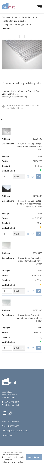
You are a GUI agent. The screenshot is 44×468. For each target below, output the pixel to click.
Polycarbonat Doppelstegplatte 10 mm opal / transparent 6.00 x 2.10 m (29, 204)
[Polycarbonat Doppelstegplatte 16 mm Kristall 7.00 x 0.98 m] (6, 245)
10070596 (37, 139)
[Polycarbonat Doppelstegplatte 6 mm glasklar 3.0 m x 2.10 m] (6, 302)
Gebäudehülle (28, 17)
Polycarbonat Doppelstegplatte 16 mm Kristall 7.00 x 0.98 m (30, 261)
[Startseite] (10, 6)
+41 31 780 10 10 (12, 402)
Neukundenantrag (10, 426)
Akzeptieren (33, 457)
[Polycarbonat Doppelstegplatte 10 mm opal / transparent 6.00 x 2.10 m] (6, 188)
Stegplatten (7, 28)
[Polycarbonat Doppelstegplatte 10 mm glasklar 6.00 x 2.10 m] (6, 131)
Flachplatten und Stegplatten (15, 24)
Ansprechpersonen (11, 421)
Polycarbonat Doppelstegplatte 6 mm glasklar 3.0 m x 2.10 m (29, 318)
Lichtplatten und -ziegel (13, 21)
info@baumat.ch (12, 405)
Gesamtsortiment (9, 17)
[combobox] (19, 176)
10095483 (37, 196)
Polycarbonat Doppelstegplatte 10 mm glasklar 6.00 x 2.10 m (29, 147)
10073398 (37, 310)
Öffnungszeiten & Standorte (15, 430)
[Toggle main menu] (39, 6)
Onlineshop (7, 435)
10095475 (37, 253)
